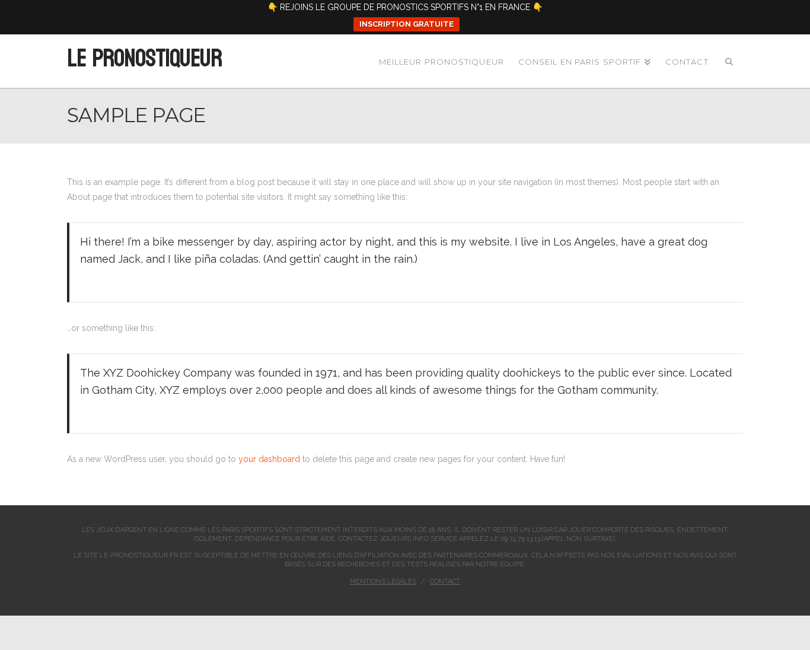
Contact (445, 581)
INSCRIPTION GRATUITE (406, 24)
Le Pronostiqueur (144, 58)
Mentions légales (383, 581)
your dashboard (269, 459)
